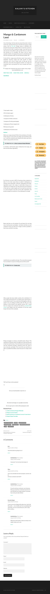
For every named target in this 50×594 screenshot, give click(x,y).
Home (4, 23)
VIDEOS (10, 23)
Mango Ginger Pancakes (12, 416)
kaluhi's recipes (8, 424)
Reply (12, 464)
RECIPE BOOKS (27, 27)
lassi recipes (10, 426)
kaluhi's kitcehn (22, 422)
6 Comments (21, 40)
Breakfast (37, 181)
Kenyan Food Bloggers (25, 424)
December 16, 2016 (7, 40)
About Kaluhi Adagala (19, 23)
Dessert (36, 183)
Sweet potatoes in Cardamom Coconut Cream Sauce (19, 414)
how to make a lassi (9, 422)
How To (36, 191)
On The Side (37, 196)
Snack (36, 201)
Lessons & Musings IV (27, 431)
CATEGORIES (31, 23)
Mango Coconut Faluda (12, 412)
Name (5, 556)
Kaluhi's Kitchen (25, 9)
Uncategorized (38, 203)
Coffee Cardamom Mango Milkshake (15, 410)
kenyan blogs (15, 424)
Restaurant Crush (7, 27)
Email (4, 562)
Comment (5, 542)
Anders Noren (40, 590)
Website (5, 568)
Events (36, 188)
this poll (13, 46)
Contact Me (18, 27)
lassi (5, 426)
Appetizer (37, 178)
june (9, 446)
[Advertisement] (42, 215)
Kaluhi (15, 40)
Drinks (7, 420)
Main (36, 193)
